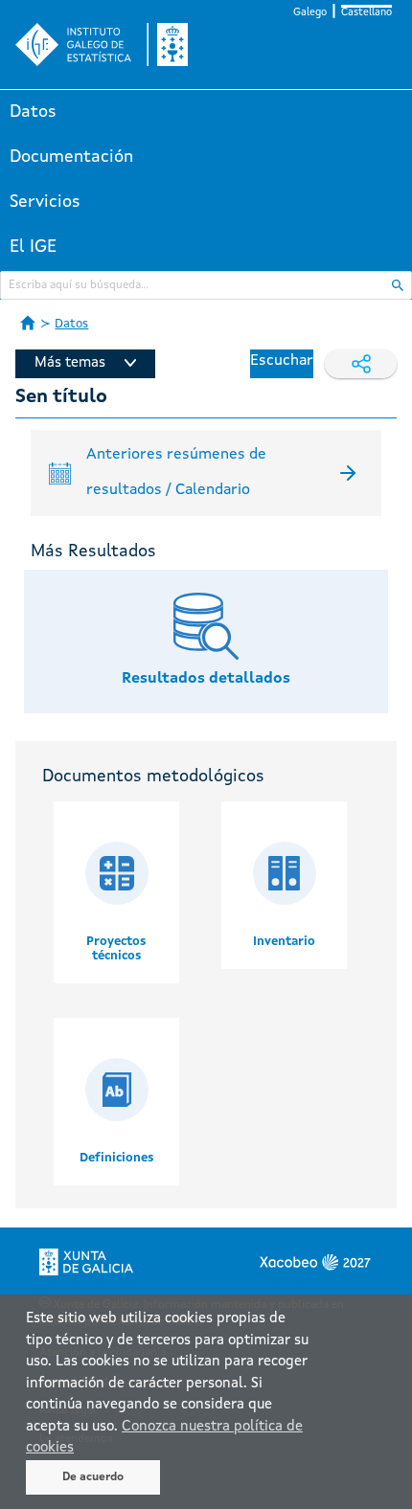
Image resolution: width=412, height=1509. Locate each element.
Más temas (69, 363)
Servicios (45, 202)
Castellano (366, 13)
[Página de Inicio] (27, 322)
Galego (310, 13)
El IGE (33, 247)
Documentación (71, 157)
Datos (33, 112)
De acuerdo (93, 1477)
